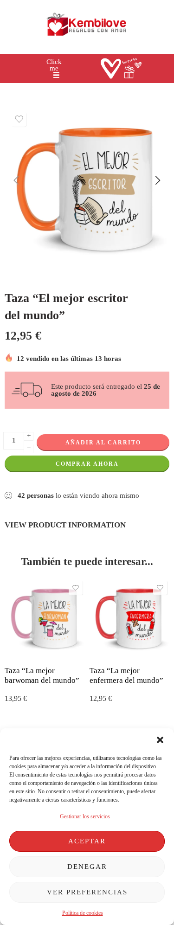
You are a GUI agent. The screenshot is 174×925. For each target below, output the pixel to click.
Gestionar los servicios (85, 816)
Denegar (87, 866)
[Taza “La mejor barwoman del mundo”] (45, 618)
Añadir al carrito (103, 442)
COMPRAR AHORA (87, 464)
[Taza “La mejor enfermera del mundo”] (130, 618)
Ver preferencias (87, 892)
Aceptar (87, 841)
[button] (160, 740)
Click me (54, 65)
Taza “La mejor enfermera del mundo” (126, 675)
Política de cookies (82, 913)
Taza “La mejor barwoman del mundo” (42, 675)
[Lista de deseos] (19, 119)
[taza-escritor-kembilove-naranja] (87, 189)
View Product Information (65, 524)
